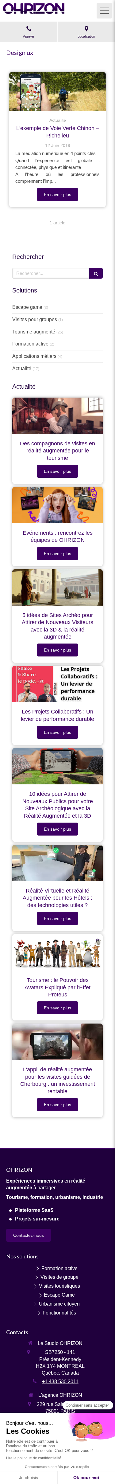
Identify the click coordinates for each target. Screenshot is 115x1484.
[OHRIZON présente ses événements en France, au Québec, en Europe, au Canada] (57, 505)
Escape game (27, 307)
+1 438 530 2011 (60, 1381)
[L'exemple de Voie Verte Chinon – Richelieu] (57, 91)
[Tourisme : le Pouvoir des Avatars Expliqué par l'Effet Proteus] (57, 952)
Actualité (21, 368)
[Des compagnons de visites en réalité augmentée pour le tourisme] (57, 416)
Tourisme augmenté (33, 331)
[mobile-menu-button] (104, 10)
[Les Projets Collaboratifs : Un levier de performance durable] (57, 684)
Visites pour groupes (34, 319)
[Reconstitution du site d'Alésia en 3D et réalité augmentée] (57, 587)
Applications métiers (34, 356)
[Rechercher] (96, 273)
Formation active (30, 343)
